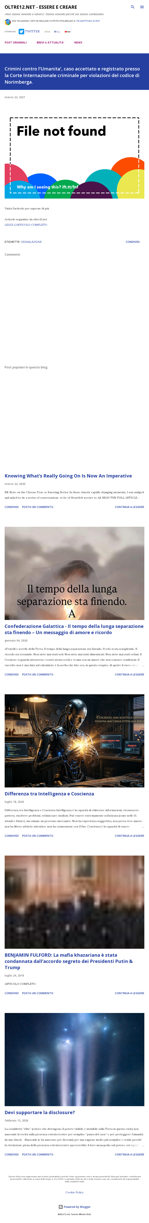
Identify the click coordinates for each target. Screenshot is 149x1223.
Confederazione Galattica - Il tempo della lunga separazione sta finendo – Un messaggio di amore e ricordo (74, 629)
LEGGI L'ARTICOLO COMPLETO (26, 225)
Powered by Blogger (77, 1207)
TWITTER (32, 31)
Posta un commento (37, 507)
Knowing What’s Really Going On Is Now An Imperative (68, 475)
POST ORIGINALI (16, 42)
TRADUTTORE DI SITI (88, 21)
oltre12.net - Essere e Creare (41, 7)
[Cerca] (132, 7)
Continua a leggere (129, 507)
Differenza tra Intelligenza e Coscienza (49, 793)
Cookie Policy (74, 1192)
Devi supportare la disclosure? (40, 1112)
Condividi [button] (133, 242)
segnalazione (31, 242)
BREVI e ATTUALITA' (50, 42)
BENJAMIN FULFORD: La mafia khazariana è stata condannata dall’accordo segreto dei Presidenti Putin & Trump (69, 961)
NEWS (78, 42)
